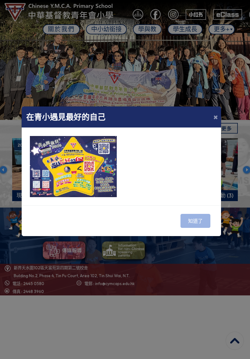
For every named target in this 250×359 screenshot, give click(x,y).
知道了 (195, 221)
